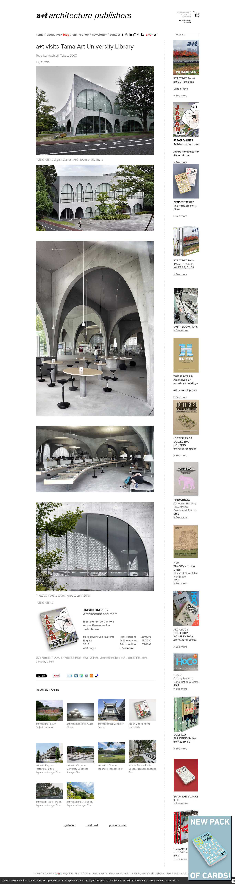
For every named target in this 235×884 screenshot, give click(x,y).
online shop (80, 34)
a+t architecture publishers (88, 15)
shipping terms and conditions (148, 873)
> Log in (187, 22)
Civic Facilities (43, 658)
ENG (148, 34)
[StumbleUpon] (81, 676)
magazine (67, 873)
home (40, 34)
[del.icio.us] (96, 676)
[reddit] (86, 676)
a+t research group (71, 658)
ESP (155, 34)
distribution (99, 873)
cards (87, 873)
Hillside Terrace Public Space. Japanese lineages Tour (142, 769)
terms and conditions (178, 873)
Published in (44, 602)
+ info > (174, 880)
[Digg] (76, 676)
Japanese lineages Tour (112, 658)
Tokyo (85, 658)
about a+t (53, 34)
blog (66, 34)
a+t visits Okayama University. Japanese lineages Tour (77, 769)
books (78, 873)
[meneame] (91, 676)
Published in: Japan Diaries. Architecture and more (69, 159)
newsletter (99, 34)
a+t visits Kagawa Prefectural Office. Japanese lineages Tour (48, 769)
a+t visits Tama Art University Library (85, 47)
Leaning (94, 658)
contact (115, 34)
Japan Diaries (133, 658)
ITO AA (56, 658)
